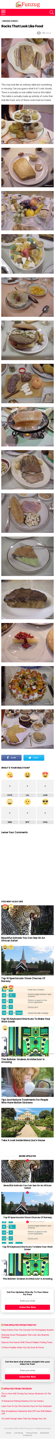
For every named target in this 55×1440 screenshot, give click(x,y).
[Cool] (5, 987)
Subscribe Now (27, 1307)
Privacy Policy (31, 1433)
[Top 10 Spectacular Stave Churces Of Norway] (27, 961)
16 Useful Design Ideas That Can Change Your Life (23, 1419)
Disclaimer (44, 1433)
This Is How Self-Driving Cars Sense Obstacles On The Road (26, 1395)
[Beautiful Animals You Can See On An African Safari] (27, 920)
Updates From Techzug (18, 1388)
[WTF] (11, 947)
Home (8, 1433)
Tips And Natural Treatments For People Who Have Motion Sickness (24, 1101)
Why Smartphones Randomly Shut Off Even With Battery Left (26, 1412)
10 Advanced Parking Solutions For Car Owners (22, 1401)
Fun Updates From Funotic (20, 1325)
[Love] (5, 906)
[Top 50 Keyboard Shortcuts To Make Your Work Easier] (27, 1001)
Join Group (18, 1433)
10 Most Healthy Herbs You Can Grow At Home (22, 1347)
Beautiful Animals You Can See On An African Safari (23, 939)
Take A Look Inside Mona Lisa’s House (23, 1140)
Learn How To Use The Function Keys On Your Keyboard (26, 1406)
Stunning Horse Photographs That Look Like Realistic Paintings (25, 1336)
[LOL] (5, 947)
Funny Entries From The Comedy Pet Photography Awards (27, 1330)
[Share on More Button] (49, 758)
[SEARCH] (52, 12)
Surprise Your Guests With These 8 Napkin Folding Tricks (26, 1342)
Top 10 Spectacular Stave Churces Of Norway (23, 980)
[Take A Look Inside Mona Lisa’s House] (27, 1122)
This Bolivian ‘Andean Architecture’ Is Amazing (23, 1061)
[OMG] (11, 906)
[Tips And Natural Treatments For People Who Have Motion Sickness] (27, 1082)
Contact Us (27, 1435)
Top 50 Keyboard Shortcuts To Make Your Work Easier (25, 1020)
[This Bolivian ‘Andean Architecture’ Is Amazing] (27, 1041)
